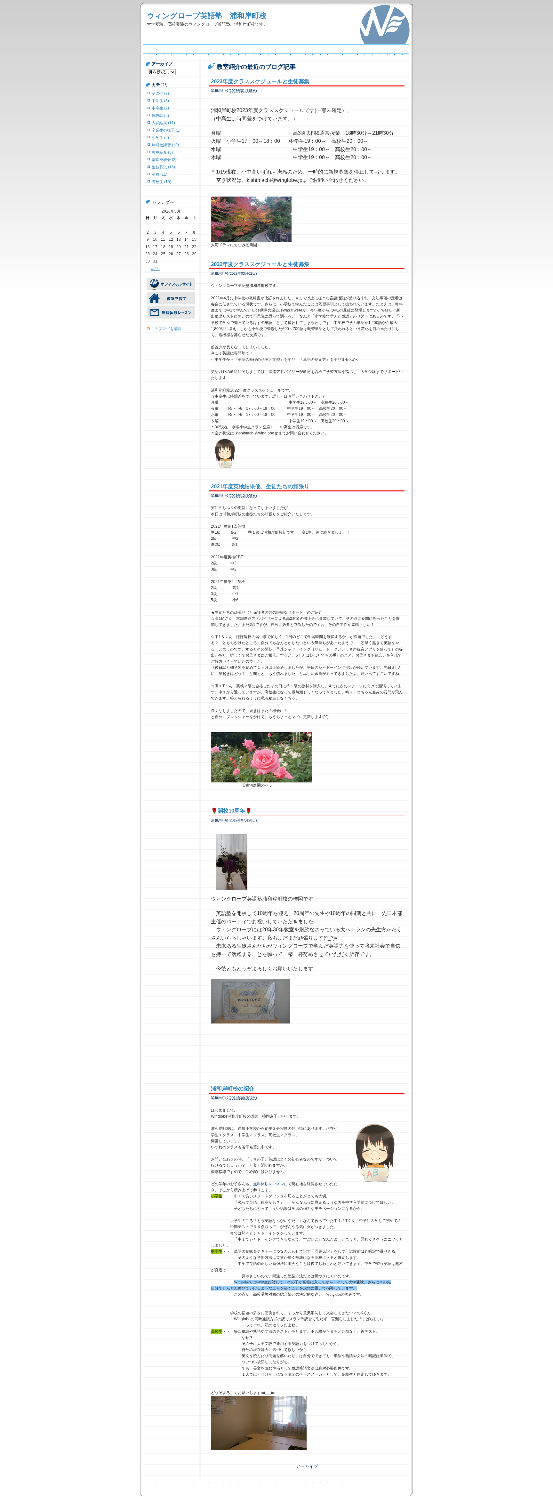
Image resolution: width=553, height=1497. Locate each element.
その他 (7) (160, 93)
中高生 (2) (160, 108)
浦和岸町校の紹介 (232, 1089)
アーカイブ (307, 1466)
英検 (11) (159, 174)
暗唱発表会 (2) (164, 160)
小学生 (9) (160, 137)
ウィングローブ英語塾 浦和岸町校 (207, 16)
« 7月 (155, 268)
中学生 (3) (160, 101)
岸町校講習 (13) (165, 145)
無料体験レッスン (268, 1184)
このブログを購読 (166, 329)
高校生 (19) (161, 182)
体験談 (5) (160, 115)
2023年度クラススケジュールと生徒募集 (260, 81)
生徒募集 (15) (163, 167)
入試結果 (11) (163, 123)
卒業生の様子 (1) (166, 130)
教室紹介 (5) (162, 152)
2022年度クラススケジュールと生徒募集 (260, 264)
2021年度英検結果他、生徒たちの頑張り (260, 486)
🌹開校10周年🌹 (231, 811)
